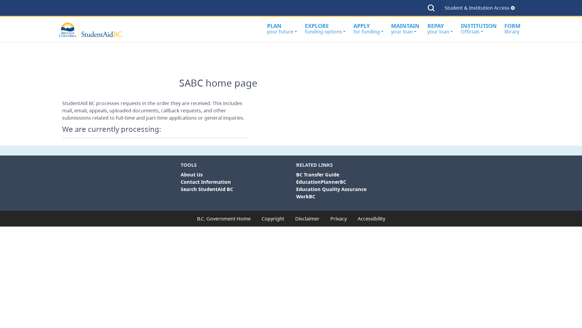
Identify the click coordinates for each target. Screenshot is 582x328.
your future (280, 28)
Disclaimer (307, 218)
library (512, 28)
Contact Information (206, 182)
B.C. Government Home (224, 218)
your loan (405, 28)
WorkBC (305, 196)
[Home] (94, 29)
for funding (366, 28)
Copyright (273, 218)
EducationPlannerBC (321, 182)
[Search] (431, 8)
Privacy (338, 218)
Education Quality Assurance (331, 189)
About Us (192, 174)
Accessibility (371, 218)
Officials (479, 28)
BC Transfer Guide (317, 174)
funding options (323, 28)
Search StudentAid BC (207, 189)
